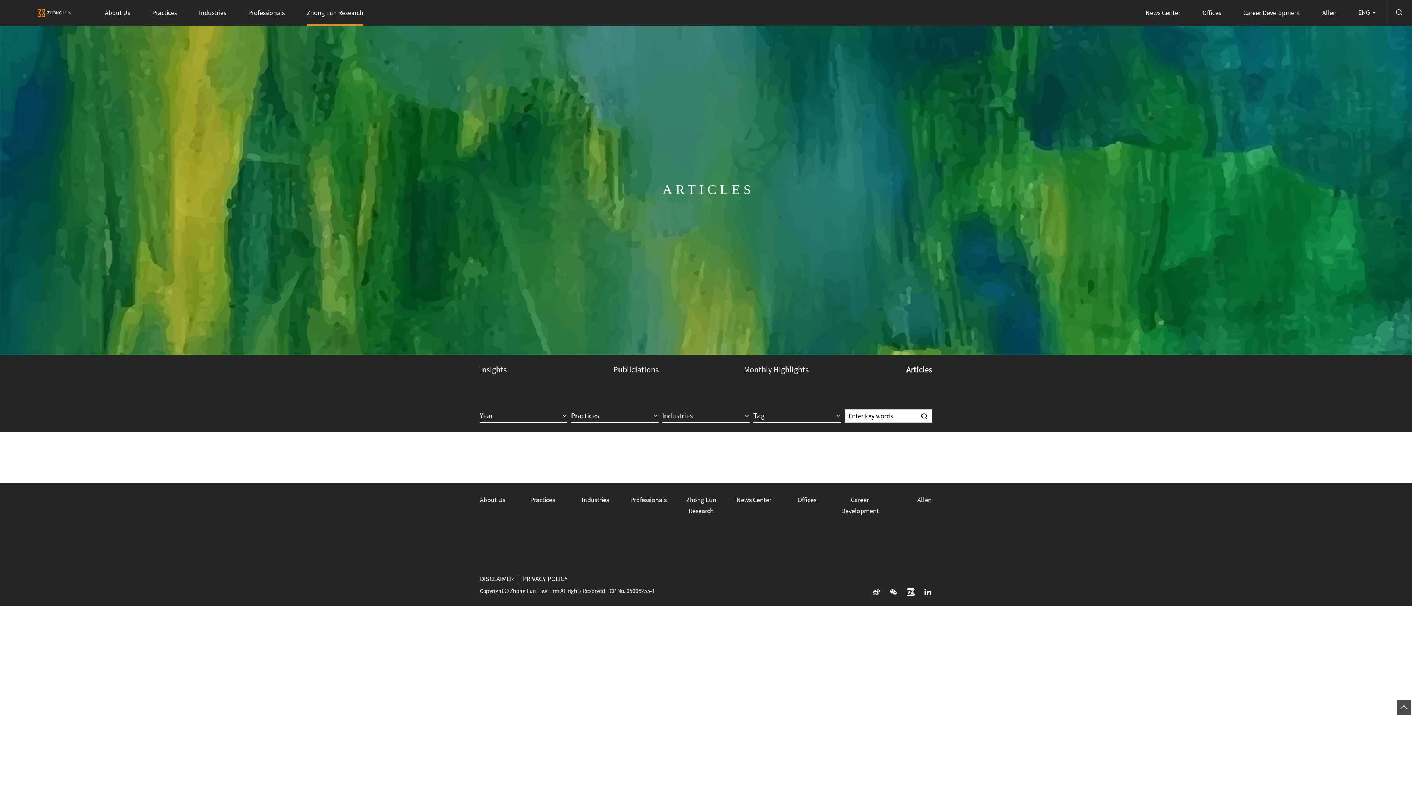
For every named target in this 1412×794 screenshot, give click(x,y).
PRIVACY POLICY (545, 579)
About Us (117, 13)
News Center (1162, 13)
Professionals (266, 13)
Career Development (1271, 13)
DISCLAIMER (497, 579)
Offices (1211, 13)
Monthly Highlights (776, 369)
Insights (493, 369)
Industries (212, 13)
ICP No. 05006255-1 (631, 591)
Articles (919, 369)
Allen (1329, 13)
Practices (164, 13)
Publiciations (636, 369)
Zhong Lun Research (335, 13)
